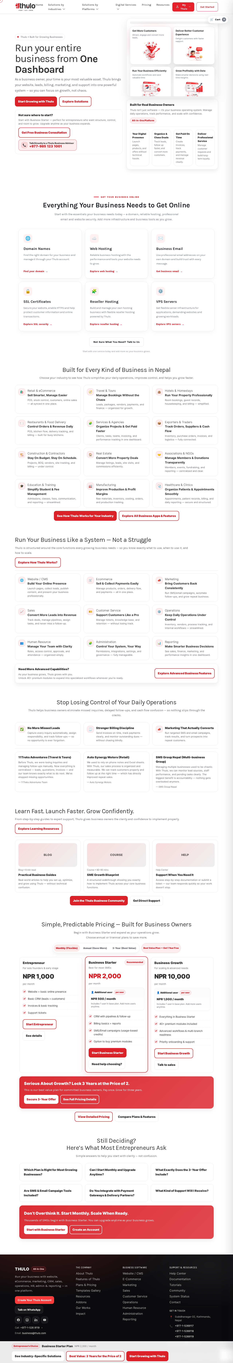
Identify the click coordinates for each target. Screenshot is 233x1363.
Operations (130, 1302)
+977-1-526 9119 (30, 1327)
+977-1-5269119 (184, 1336)
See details (34, 1035)
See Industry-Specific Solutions (38, 1356)
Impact (80, 1313)
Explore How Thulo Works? (38, 562)
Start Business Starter (107, 1053)
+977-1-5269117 (184, 1325)
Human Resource (134, 1308)
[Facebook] (18, 1319)
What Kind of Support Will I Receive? (182, 1191)
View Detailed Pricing (93, 1117)
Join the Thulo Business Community (99, 900)
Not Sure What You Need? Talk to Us (116, 342)
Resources (83, 1296)
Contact (175, 1302)
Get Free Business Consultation (44, 132)
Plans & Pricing (86, 1285)
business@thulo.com (34, 1333)
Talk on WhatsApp (29, 1309)
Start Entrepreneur (39, 1024)
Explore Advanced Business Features (184, 673)
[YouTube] (44, 1319)
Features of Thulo (88, 1279)
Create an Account (85, 1229)
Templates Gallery (88, 1290)
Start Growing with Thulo (36, 101)
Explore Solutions (75, 101)
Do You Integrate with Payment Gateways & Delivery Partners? (112, 1193)
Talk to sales (166, 1065)
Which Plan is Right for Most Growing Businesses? (50, 1172)
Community (177, 1290)
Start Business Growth (174, 1053)
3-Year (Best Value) (124, 948)
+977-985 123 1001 (45, 146)
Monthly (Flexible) (67, 948)
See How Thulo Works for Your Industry (85, 516)
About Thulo (84, 1273)
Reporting (129, 1319)
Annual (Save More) (95, 948)
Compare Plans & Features (136, 1117)
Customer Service (135, 1296)
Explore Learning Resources (38, 828)
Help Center (177, 1273)
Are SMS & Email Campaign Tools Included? (47, 1193)
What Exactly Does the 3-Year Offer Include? (181, 1172)
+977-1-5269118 (184, 1331)
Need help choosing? (107, 1064)
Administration (133, 1313)
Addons (81, 1302)
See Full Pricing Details (79, 1099)
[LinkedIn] (35, 1319)
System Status (179, 1296)
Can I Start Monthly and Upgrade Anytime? (113, 1172)
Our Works (83, 1308)
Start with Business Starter (46, 1229)
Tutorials (175, 1285)
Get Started (207, 7)
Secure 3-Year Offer (41, 1099)
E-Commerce (132, 1279)
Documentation (180, 1279)
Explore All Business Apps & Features (149, 516)
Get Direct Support (146, 900)
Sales (126, 1290)
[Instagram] (27, 1319)
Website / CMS (133, 1273)
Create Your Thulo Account (34, 1300)
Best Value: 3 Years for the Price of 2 (95, 1356)
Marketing (130, 1285)
